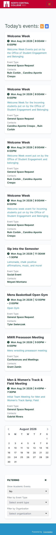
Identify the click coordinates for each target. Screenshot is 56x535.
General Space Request (20, 65)
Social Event (14, 274)
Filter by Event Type (17, 497)
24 (15, 457)
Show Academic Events (18, 486)
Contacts (11, 69)
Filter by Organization (18, 508)
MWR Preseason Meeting (25, 337)
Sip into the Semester (23, 249)
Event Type (12, 62)
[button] (8, 429)
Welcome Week (18, 36)
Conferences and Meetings (23, 359)
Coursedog (47, 532)
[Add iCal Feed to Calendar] (47, 26)
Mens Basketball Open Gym (27, 295)
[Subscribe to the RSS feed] (42, 26)
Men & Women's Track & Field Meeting (25, 381)
